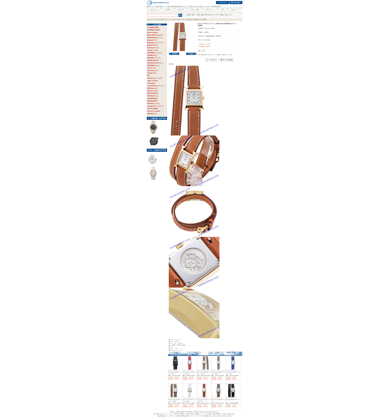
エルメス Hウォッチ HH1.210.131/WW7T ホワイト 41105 (233, 372)
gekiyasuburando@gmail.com (210, 412)
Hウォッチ (168, 19)
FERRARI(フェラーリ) (153, 58)
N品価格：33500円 (204, 46)
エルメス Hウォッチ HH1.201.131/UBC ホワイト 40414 (189, 399)
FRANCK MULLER (152, 60)
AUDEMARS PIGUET (153, 30)
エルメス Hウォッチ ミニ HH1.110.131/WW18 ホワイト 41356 (218, 372)
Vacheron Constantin (153, 111)
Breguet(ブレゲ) (152, 40)
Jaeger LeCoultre (152, 80)
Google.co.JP (215, 416)
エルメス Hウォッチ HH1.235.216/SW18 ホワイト (218, 399)
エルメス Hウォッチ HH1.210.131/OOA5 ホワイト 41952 (190, 372)
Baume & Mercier (152, 32)
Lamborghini (151, 83)
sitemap (229, 416)
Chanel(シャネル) (152, 50)
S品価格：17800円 (204, 44)
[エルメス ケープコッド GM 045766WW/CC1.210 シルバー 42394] (175, 55)
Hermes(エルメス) (152, 70)
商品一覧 (233, 9)
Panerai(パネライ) (152, 91)
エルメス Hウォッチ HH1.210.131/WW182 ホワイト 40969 (175, 399)
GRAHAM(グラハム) (153, 65)
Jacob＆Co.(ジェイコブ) (154, 78)
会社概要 (167, 9)
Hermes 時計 (159, 19)
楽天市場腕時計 (206, 416)
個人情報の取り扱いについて (162, 414)
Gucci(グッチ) (151, 68)
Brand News (223, 416)
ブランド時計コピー (171, 416)
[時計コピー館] (158, 5)
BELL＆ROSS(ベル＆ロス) (155, 35)
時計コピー (151, 19)
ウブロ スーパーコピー (195, 416)
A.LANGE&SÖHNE (153, 27)
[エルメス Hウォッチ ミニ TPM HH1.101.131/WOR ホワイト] (190, 55)
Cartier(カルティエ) (153, 47)
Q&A (222, 9)
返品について (210, 9)
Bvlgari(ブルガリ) (152, 45)
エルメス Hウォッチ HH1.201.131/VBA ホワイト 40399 (204, 399)
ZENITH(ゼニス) (152, 113)
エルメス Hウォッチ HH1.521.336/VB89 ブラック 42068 (175, 372)
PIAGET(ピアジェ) (152, 96)
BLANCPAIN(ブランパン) (154, 37)
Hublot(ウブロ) (151, 73)
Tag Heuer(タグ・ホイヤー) (155, 106)
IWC (148, 75)
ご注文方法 (180, 9)
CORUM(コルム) (152, 55)
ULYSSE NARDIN (152, 108)
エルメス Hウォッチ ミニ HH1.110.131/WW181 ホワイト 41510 (204, 372)
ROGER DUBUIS (152, 101)
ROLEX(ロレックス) (153, 103)
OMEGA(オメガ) (152, 88)
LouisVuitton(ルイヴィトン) (155, 85)
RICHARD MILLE (152, 98)
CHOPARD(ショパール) (154, 53)
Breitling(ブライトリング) (155, 42)
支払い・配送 (195, 9)
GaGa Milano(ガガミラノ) (155, 63)
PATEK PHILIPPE (152, 93)
